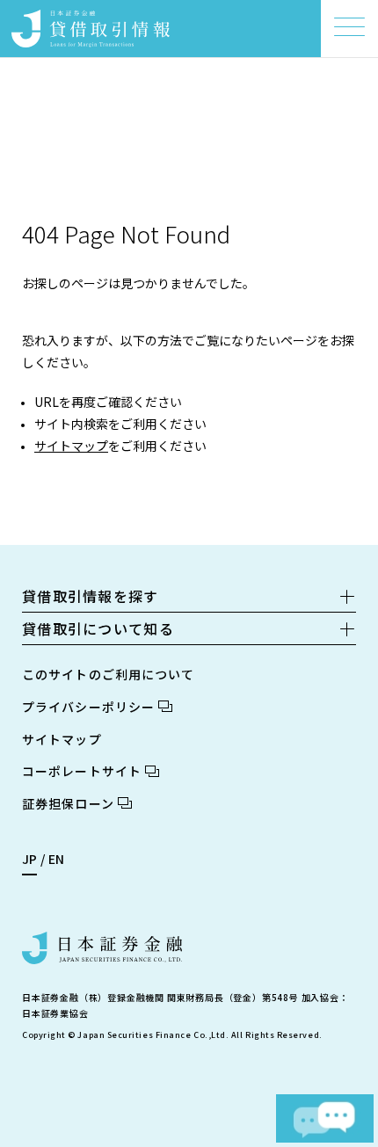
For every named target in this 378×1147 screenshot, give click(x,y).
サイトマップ (71, 445)
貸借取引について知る (98, 628)
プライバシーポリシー (88, 706)
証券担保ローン (68, 803)
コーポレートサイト (82, 771)
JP (29, 859)
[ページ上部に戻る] (338, 1073)
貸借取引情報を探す (90, 595)
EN (56, 859)
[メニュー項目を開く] (349, 27)
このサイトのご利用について (108, 674)
